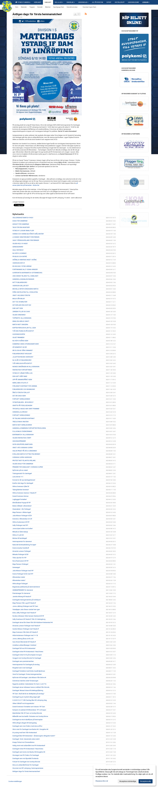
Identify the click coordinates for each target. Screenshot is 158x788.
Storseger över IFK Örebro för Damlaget (25, 755)
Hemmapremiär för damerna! (22, 541)
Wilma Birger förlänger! (20, 583)
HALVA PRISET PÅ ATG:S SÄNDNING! (24, 451)
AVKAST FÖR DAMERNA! (20, 224)
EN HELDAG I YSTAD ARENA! (22, 266)
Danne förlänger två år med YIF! (22, 574)
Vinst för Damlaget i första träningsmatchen (27, 674)
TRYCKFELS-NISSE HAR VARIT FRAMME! (25, 409)
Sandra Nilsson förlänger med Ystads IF (25, 629)
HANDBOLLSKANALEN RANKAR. (23, 279)
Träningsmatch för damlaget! (22, 473)
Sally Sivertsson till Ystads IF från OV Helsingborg (28, 619)
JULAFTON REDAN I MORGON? (22, 357)
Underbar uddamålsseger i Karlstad (24, 645)
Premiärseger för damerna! (21, 593)
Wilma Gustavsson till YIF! (20, 522)
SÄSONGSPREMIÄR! (19, 441)
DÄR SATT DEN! (17, 308)
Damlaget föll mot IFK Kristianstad (23, 648)
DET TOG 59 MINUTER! (19, 302)
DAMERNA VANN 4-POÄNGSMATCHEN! (25, 344)
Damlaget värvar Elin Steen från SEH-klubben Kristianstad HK (32, 622)
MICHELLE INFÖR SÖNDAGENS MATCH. (25, 289)
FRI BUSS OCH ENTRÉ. (19, 256)
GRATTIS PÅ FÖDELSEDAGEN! (22, 405)
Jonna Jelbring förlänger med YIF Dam (25, 606)
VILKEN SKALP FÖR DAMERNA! (22, 464)
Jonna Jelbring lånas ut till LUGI (22, 638)
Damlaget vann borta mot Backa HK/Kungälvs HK (28, 752)
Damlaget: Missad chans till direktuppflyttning (27, 690)
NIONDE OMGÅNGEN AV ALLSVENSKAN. (26, 366)
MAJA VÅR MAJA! (18, 298)
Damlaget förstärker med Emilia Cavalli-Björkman (28, 671)
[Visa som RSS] (86, 14)
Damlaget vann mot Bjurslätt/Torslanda (25, 758)
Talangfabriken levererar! (20, 490)
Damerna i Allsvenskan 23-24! (22, 519)
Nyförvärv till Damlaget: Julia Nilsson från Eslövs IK (29, 677)
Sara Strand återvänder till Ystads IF (24, 642)
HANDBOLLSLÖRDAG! (19, 412)
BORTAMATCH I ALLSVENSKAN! (23, 434)
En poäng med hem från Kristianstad (24, 732)
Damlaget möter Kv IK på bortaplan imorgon (27, 655)
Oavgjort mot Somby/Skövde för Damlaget (26, 658)
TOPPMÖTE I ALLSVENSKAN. (22, 318)
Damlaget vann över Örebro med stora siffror (27, 726)
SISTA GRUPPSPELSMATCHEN (22, 444)
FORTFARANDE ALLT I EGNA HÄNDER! (25, 269)
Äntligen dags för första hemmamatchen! (37, 14)
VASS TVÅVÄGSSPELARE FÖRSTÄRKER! (25, 240)
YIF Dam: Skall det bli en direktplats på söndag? (28, 694)
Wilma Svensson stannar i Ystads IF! (24, 493)
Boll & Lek (58, 2)
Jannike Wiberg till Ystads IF (21, 596)
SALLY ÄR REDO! (17, 250)
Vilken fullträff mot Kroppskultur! (23, 703)
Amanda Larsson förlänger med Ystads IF (26, 626)
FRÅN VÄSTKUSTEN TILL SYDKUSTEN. (25, 292)
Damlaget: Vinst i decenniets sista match (26, 739)
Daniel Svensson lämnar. (20, 496)
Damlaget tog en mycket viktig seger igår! (26, 697)
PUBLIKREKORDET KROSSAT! (22, 354)
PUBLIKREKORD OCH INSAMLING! (23, 389)
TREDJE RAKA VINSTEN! (20, 422)
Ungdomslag (82, 2)
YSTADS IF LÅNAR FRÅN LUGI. (22, 373)
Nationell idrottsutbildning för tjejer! (24, 545)
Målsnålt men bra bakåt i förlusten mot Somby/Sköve (30, 716)
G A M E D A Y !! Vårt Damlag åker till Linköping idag (29, 700)
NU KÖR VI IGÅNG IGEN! (20, 341)
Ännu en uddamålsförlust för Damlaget (25, 765)
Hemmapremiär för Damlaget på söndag (26, 664)
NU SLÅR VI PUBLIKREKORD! (21, 360)
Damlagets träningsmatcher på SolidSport (26, 600)
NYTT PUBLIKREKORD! (19, 282)
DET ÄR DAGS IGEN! (19, 396)
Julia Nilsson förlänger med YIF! (23, 570)
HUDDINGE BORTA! (18, 334)
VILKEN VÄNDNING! (19, 315)
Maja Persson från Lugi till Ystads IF (24, 603)
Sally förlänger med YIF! (20, 525)
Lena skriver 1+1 (17, 477)
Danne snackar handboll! (20, 548)
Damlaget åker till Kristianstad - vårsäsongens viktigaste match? (33, 736)
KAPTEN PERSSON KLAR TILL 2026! (24, 328)
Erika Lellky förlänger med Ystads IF (24, 613)
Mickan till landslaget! (19, 538)
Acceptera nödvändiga (127, 781)
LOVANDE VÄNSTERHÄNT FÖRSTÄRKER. (26, 237)
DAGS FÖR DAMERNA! (20, 221)
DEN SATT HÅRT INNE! (19, 376)
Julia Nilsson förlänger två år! (22, 515)
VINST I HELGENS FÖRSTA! (21, 295)
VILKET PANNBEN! (18, 337)
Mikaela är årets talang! (20, 532)
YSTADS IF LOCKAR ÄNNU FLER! (23, 230)
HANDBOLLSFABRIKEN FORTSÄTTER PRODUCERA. (29, 428)
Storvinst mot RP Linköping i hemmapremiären (27, 768)
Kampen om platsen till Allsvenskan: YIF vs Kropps (29, 710)
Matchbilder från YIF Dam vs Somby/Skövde (27, 713)
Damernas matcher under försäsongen (25, 681)
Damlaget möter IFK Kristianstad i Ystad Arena (27, 651)
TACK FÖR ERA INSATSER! (21, 227)
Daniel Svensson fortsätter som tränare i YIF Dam (28, 706)
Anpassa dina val (102, 781)
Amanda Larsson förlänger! (21, 551)
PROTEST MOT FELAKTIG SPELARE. (24, 460)
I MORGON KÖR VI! (18, 263)
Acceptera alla (145, 781)
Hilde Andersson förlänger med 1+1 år (25, 635)
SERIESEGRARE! (17, 247)
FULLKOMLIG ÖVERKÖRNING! (22, 431)
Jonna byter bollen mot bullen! (22, 528)
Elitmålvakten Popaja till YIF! (21, 502)
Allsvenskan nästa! (18, 577)
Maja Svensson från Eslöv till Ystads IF (25, 632)
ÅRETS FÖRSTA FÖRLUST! (21, 392)
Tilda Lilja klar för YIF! (19, 558)
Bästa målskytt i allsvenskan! (22, 506)
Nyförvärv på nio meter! (20, 470)
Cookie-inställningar (15, 781)
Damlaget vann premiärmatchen (23, 661)
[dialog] (124, 775)
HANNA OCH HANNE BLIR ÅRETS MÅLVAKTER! (28, 234)
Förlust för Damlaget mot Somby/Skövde (26, 762)
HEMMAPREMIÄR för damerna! (22, 590)
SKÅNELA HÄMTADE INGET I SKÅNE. (24, 260)
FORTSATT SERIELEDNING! (21, 399)
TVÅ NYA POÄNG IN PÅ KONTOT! (23, 331)
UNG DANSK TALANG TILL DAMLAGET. (25, 276)
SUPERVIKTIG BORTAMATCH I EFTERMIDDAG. (27, 273)
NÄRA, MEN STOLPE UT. (20, 383)
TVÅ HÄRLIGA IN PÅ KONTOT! (22, 363)
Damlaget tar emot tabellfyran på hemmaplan (27, 719)
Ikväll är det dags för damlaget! (22, 483)
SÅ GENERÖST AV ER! (19, 347)
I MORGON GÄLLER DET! (20, 285)
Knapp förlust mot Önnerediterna (23, 742)
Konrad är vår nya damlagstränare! (23, 480)
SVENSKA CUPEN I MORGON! (22, 457)
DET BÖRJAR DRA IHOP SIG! (21, 305)
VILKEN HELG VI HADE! (20, 243)
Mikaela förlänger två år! (20, 554)
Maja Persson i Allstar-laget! (21, 512)
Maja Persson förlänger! (20, 564)
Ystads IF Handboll (24, 2)
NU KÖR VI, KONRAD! (19, 253)
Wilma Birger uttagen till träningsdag (24, 723)
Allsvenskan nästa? (18, 580)
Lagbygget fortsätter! (19, 499)
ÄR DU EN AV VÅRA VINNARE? (22, 350)
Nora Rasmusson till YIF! (20, 561)
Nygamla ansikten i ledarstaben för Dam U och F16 (29, 684)
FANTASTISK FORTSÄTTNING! (22, 370)
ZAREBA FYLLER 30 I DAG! (21, 311)
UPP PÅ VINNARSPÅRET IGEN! (22, 379)
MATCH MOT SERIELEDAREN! (22, 425)
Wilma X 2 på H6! (18, 535)
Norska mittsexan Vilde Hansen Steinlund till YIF (28, 616)
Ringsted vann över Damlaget (22, 668)
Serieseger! (16, 567)
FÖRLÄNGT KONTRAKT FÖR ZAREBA (24, 386)
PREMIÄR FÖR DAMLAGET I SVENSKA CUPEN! (27, 467)
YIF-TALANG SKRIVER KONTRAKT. (23, 418)
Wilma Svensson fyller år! (20, 486)
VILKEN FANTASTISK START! (21, 438)
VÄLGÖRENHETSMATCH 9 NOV (22, 217)
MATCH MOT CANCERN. (20, 324)
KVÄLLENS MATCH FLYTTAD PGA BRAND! (26, 454)
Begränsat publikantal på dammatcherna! (26, 587)
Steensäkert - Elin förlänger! (21, 509)
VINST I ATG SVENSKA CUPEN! (22, 447)
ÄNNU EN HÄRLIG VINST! (20, 321)
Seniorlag (70, 2)
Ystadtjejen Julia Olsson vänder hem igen (26, 609)
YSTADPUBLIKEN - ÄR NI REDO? (23, 402)
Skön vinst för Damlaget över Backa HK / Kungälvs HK (30, 729)
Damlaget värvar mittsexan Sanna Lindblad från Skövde (30, 687)
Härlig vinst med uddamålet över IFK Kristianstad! (28, 745)
